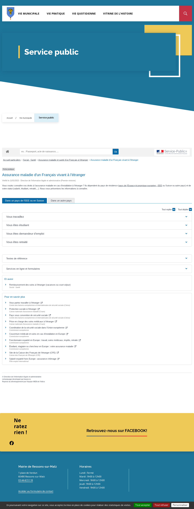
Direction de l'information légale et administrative (22, 377)
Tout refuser (161, 505)
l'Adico (42, 382)
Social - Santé (29, 160)
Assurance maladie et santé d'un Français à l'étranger (63, 160)
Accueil (10, 118)
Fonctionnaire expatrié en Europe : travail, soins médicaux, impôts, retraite (43, 340)
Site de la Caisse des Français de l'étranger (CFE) (32, 352)
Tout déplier (183, 209)
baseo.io (27, 379)
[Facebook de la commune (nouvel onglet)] (9, 443)
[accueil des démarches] (7, 151)
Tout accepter (142, 505)
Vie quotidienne (84, 13)
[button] (97, 217)
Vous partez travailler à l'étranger (24, 302)
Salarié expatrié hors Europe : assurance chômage (33, 359)
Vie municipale (28, 13)
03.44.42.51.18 (25, 480)
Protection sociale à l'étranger (23, 309)
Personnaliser (180, 505)
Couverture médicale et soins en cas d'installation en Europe (37, 334)
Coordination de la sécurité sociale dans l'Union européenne (37, 327)
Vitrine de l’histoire (118, 13)
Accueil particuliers (12, 160)
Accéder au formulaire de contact (35, 491)
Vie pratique (56, 13)
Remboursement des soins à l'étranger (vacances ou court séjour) (40, 285)
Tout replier (167, 209)
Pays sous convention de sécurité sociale (28, 315)
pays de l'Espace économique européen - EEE (140, 185)
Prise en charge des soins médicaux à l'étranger (31, 321)
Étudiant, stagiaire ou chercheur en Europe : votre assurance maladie (41, 346)
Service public (46, 117)
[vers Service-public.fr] (172, 152)
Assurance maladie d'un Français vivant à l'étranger (114, 160)
